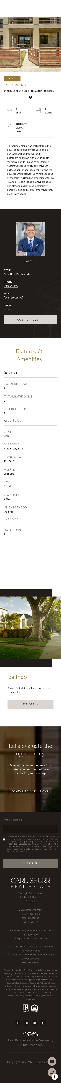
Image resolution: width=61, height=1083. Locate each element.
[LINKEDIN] (35, 1023)
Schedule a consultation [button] (30, 791)
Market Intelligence (30, 897)
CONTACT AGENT (28, 319)
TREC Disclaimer (30, 962)
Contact (30, 901)
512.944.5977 (11, 286)
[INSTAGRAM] (26, 1023)
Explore (28, 704)
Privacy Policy (20, 851)
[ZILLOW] (43, 1023)
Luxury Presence (30, 1045)
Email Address (12, 820)
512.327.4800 (31, 934)
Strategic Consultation (30, 893)
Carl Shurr (30, 261)
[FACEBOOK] (18, 1023)
